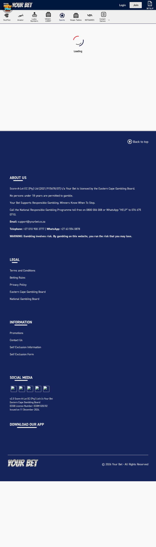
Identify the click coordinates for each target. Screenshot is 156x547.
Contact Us (16, 340)
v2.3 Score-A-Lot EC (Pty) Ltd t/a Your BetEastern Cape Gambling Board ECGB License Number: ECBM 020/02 (31, 402)
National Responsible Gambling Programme (46, 209)
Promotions (16, 333)
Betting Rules (17, 277)
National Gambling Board (24, 298)
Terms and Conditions (22, 270)
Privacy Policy (18, 284)
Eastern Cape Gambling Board (28, 291)
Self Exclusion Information (25, 347)
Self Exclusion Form (22, 354)
